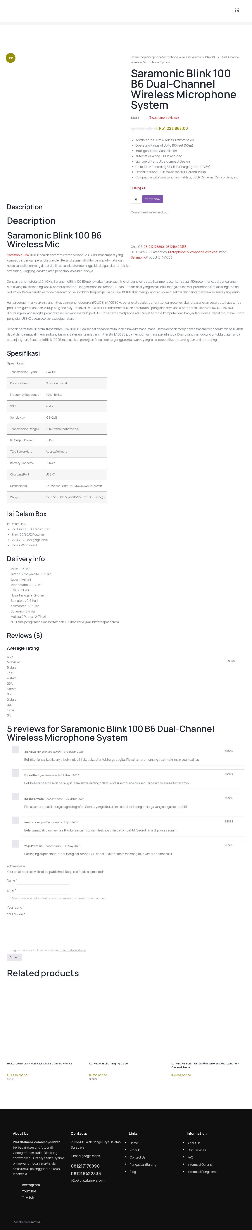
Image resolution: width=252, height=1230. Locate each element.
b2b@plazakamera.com (88, 1180)
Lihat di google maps (85, 1156)
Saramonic (138, 257)
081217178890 (154, 247)
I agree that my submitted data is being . (49, 950)
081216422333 (176, 247)
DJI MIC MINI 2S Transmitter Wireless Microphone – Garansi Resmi (205, 1065)
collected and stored (73, 950)
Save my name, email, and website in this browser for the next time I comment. (59, 898)
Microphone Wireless (176, 57)
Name (12, 880)
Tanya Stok (152, 199)
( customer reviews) (164, 117)
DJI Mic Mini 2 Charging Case (108, 1063)
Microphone (154, 57)
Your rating (15, 907)
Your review (16, 914)
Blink (26, 255)
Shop (142, 57)
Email (11, 890)
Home (135, 57)
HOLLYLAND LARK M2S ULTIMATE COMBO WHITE (39, 1063)
